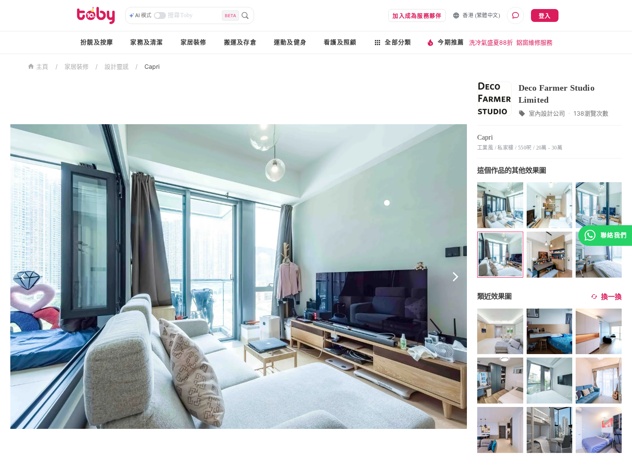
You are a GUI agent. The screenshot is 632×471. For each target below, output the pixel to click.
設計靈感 (116, 66)
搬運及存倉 (240, 42)
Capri (152, 66)
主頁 (42, 67)
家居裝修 (194, 42)
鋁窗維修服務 (534, 42)
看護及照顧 (340, 42)
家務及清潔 (146, 42)
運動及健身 (290, 42)
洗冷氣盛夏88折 (491, 42)
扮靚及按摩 (96, 42)
